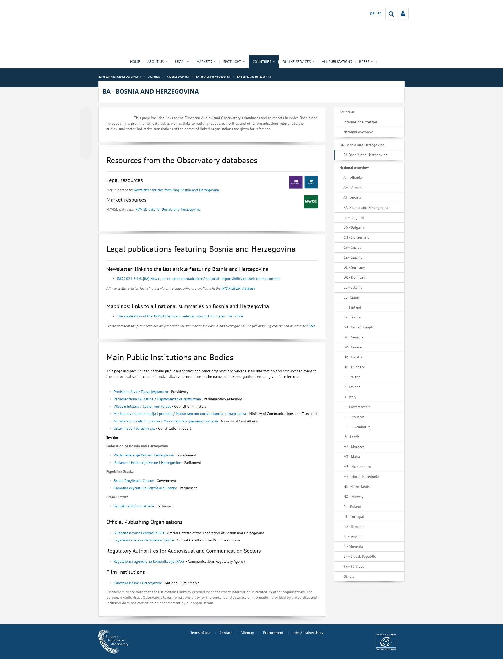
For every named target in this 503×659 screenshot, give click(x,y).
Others (348, 576)
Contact (226, 632)
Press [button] (364, 61)
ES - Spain (351, 297)
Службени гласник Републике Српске (144, 540)
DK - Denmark (354, 277)
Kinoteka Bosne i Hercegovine (138, 583)
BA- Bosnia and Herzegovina (362, 144)
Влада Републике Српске (134, 480)
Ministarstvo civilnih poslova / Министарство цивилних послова (166, 421)
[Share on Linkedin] (86, 143)
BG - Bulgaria (353, 227)
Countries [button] (262, 61)
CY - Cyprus (352, 247)
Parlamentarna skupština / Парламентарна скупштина (157, 399)
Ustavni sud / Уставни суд (134, 428)
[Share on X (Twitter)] (86, 123)
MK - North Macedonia (361, 476)
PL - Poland (352, 506)
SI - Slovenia (353, 546)
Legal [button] (180, 61)
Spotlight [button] (232, 61)
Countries (347, 112)
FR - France (352, 317)
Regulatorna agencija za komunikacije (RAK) (149, 561)
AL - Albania (352, 177)
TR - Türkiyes (353, 566)
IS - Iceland (352, 387)
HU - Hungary (354, 367)
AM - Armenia (353, 187)
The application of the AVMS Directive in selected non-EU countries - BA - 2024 (180, 316)
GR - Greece (352, 347)
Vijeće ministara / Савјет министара (142, 406)
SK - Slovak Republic (359, 556)
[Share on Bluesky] (86, 114)
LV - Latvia (351, 436)
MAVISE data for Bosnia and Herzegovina (168, 209)
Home (135, 61)
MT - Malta (351, 456)
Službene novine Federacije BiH (139, 532)
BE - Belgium (353, 217)
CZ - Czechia (352, 257)
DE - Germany (354, 267)
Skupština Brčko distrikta (134, 506)
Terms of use (200, 632)
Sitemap (247, 632)
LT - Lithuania (354, 416)
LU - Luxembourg (357, 426)
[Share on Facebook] (86, 133)
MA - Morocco (354, 446)
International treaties (360, 122)
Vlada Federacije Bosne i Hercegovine (144, 455)
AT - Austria (352, 197)
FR (379, 13)
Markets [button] (204, 61)
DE (373, 13)
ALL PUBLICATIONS (337, 61)
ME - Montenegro (357, 466)
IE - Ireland (352, 377)
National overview (358, 132)
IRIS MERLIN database (237, 288)
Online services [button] (296, 61)
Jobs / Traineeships (308, 632)
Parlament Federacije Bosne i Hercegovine (147, 462)
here (312, 325)
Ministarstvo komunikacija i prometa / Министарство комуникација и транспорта (180, 413)
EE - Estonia (353, 287)
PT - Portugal (353, 516)
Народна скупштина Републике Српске (145, 488)
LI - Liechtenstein (357, 407)
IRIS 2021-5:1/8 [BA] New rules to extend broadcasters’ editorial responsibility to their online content (198, 278)
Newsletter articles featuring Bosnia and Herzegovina (176, 190)
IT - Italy (349, 397)
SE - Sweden (353, 536)
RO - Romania (353, 526)
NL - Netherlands (356, 486)
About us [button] (155, 61)
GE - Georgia (353, 337)
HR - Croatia (352, 357)
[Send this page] (86, 153)
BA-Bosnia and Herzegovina (365, 154)
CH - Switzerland (356, 237)
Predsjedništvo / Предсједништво (141, 391)
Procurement (273, 632)
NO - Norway (353, 496)
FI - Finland (352, 307)
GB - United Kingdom (360, 327)
